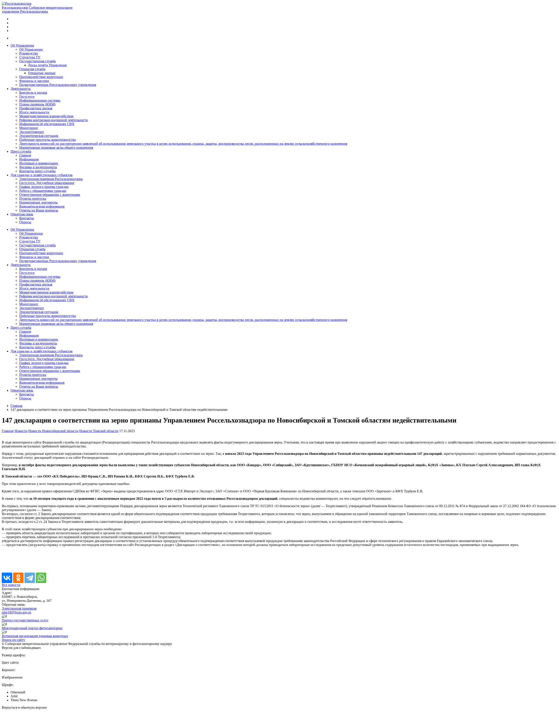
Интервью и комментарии (38, 163)
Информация (29, 159)
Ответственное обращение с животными (49, 194)
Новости (21, 431)
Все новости (11, 585)
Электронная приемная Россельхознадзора (51, 179)
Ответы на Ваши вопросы (38, 210)
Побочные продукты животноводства (47, 140)
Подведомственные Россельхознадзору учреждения (57, 85)
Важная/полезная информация (41, 206)
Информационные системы (39, 100)
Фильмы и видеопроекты (38, 167)
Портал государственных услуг (25, 620)
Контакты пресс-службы (37, 171)
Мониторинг (28, 128)
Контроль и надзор (33, 92)
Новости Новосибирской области (53, 431)
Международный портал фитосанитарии (32, 628)
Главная (16, 406)
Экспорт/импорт (31, 132)
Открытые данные (41, 73)
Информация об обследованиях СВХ (46, 124)
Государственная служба (37, 61)
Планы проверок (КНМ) (37, 104)
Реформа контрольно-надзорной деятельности (53, 120)
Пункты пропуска (32, 198)
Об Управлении (22, 45)
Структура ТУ (29, 57)
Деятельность (20, 88)
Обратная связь (21, 214)
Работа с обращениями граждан (42, 191)
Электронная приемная (19, 608)
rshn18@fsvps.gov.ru (16, 612)
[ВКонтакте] (7, 578)
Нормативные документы (38, 202)
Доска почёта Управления (47, 65)
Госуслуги (27, 96)
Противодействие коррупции (41, 77)
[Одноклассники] (18, 578)
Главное (25, 155)
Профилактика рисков (35, 108)
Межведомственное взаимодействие (46, 116)
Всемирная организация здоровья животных (35, 636)
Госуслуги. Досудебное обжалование (46, 183)
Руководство (28, 53)
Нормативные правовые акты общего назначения (56, 147)
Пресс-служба (20, 151)
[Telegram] (29, 578)
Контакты (26, 218)
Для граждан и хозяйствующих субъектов (41, 175)
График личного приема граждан (44, 187)
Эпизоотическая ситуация (38, 136)
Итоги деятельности (34, 112)
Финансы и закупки (34, 81)
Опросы (25, 222)
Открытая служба (32, 69)
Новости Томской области (98, 431)
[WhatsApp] (41, 578)
